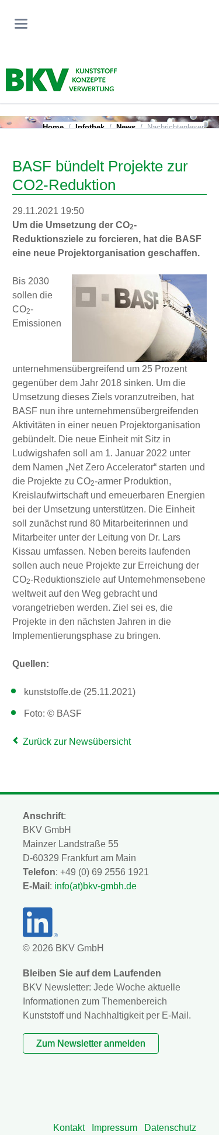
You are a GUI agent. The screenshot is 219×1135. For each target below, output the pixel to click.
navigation (21, 23)
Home (53, 127)
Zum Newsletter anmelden (90, 1043)
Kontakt (69, 1128)
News (125, 127)
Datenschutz (170, 1128)
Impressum (114, 1128)
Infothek (90, 127)
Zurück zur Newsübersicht (77, 742)
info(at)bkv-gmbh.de (95, 886)
